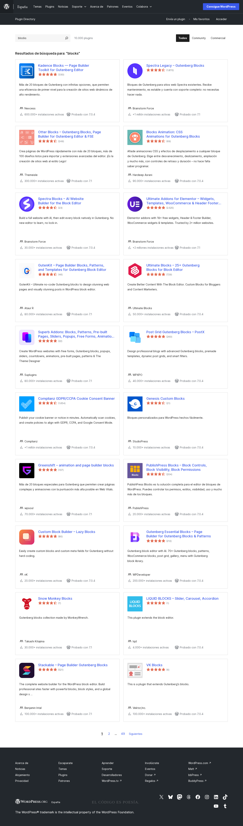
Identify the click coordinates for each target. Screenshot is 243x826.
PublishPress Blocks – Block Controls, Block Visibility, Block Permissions (176, 467)
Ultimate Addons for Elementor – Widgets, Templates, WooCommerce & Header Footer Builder (182, 201)
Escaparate (65, 763)
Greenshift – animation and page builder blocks (76, 465)
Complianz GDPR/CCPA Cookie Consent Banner (76, 398)
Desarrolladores (112, 775)
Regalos (152, 780)
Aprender (108, 763)
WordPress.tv (112, 780)
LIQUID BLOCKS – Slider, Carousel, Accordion (182, 598)
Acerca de (21, 763)
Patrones (64, 780)
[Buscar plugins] (66, 38)
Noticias (20, 768)
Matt (192, 768)
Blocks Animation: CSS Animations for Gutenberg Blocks (173, 134)
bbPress (195, 775)
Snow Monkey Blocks (55, 598)
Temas (62, 768)
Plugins (62, 775)
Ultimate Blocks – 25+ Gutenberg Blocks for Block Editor (173, 267)
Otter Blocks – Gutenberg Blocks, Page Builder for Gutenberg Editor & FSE (69, 134)
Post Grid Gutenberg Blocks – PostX (175, 332)
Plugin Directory (25, 19)
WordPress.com (199, 763)
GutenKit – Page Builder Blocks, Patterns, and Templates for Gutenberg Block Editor (72, 267)
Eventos (150, 768)
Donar (150, 775)
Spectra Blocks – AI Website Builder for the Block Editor (61, 201)
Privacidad (21, 780)
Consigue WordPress (221, 6)
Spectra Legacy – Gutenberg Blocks (175, 65)
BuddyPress (197, 780)
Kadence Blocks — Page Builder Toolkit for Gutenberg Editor (63, 67)
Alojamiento (22, 775)
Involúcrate (152, 763)
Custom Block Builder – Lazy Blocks (66, 532)
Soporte (107, 768)
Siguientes (135, 733)
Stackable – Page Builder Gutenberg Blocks (73, 665)
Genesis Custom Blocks (165, 398)
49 (123, 734)
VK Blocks (154, 665)
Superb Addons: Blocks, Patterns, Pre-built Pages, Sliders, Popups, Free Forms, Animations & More (76, 334)
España (55, 802)
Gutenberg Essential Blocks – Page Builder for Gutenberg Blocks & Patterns (178, 534)
